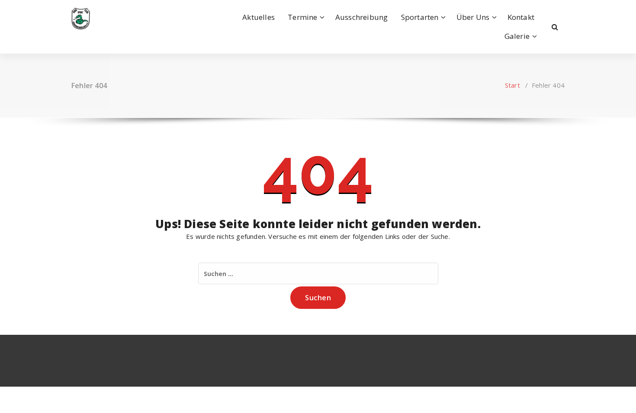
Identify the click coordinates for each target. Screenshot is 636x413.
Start (512, 85)
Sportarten (420, 17)
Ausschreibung (361, 17)
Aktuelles (258, 17)
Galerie (517, 36)
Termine (302, 17)
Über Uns (473, 17)
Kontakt (521, 17)
